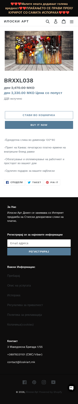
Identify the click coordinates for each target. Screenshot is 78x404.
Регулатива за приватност (25, 305)
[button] (71, 388)
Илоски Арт (16, 21)
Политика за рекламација (24, 315)
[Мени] (72, 21)
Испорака (13, 295)
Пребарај (13, 275)
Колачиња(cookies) (20, 324)
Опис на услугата (19, 285)
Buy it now (39, 124)
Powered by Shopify (50, 392)
